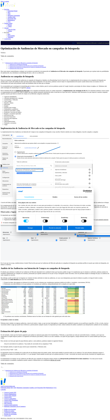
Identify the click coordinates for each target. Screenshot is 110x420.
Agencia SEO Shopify (10, 395)
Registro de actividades (10, 414)
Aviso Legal (7, 415)
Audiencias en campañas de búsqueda (18, 64)
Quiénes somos (8, 23)
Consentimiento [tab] (29, 197)
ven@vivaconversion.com (8, 386)
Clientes (6, 28)
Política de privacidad (10, 409)
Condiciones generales (10, 412)
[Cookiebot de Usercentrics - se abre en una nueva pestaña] (84, 191)
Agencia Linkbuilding (10, 398)
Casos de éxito (11, 29)
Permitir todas (79, 228)
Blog (9, 34)
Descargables (11, 35)
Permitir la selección (55, 228)
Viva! (73, 43)
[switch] (45, 221)
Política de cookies (9, 411)
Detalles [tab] (55, 197)
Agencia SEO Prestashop (11, 400)
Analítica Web (11, 17)
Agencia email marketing (11, 405)
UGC (9, 21)
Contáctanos (7, 39)
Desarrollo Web (12, 18)
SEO (9, 12)
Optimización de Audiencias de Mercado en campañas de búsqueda (21, 63)
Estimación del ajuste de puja (16, 68)
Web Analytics (8, 403)
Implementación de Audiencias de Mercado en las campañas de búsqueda (26, 65)
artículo (28, 87)
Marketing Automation (14, 15)
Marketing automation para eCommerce (15, 406)
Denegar (30, 228)
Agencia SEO (8, 397)
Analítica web (33, 387)
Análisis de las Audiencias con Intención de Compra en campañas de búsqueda (28, 67)
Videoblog (10, 37)
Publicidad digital (5, 387)
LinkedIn (3, 389)
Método (10, 25)
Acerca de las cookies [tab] (80, 197)
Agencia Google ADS (10, 392)
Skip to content (5, 1)
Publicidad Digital (12, 11)
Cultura (10, 26)
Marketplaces (11, 20)
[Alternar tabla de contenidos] (2, 60)
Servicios (6, 9)
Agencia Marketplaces (10, 394)
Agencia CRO (8, 402)
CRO (9, 14)
